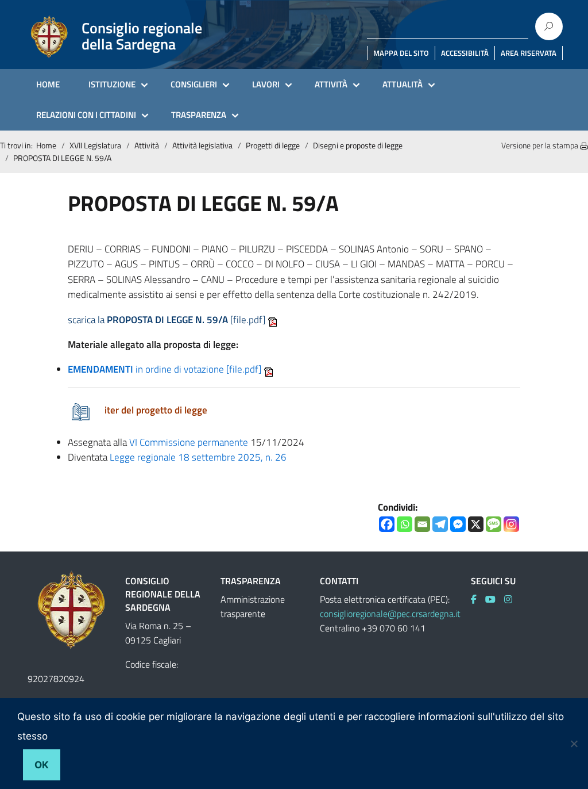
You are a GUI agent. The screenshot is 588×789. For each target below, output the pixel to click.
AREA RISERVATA (528, 53)
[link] (478, 599)
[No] (573, 743)
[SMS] (493, 524)
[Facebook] (386, 524)
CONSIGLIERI (194, 84)
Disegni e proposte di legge (358, 145)
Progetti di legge (273, 145)
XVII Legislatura (95, 145)
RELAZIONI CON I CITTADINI (86, 114)
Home (46, 145)
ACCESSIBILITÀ (465, 53)
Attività (146, 145)
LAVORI (266, 84)
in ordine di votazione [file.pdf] (164, 369)
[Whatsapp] (404, 524)
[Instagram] (511, 524)
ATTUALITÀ (402, 84)
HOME (48, 84)
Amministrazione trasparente (252, 606)
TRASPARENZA (198, 114)
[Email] (422, 524)
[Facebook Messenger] (458, 524)
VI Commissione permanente (188, 442)
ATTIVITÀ (331, 84)
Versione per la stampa (540, 145)
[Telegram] (440, 524)
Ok (41, 765)
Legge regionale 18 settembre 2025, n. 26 (198, 457)
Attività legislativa (202, 145)
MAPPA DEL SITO (401, 53)
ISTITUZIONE (112, 84)
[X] (475, 524)
